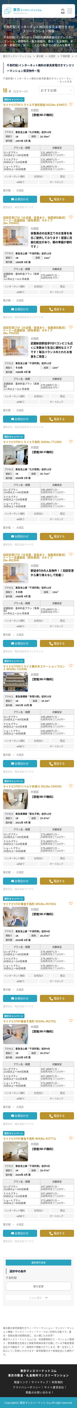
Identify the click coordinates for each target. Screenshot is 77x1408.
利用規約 (57, 1382)
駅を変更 (38, 1286)
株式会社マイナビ (24, 207)
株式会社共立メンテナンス (29, 317)
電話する (59, 199)
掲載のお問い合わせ (38, 1392)
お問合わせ (22, 199)
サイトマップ (39, 1382)
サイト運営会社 (54, 1387)
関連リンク (21, 1382)
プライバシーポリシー (27, 1387)
